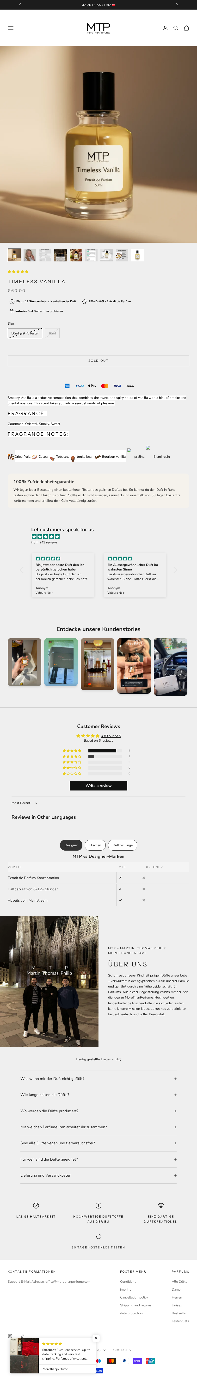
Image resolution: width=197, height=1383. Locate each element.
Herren (177, 1297)
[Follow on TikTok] (22, 1336)
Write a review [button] (99, 785)
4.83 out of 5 (111, 736)
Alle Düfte (179, 1281)
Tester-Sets (180, 1321)
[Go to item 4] (60, 255)
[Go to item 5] (76, 255)
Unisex (177, 1305)
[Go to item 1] (14, 255)
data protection (131, 1313)
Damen (177, 1289)
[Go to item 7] (106, 255)
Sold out (98, 361)
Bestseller (179, 1313)
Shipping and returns (136, 1305)
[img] (100, 537)
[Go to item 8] (122, 255)
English (119, 1350)
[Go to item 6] (91, 255)
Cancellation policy (134, 1297)
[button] (18, 271)
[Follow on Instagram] (10, 1336)
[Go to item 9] (137, 255)
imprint (125, 1289)
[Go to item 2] (30, 255)
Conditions (128, 1281)
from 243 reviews (44, 542)
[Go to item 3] (45, 255)
